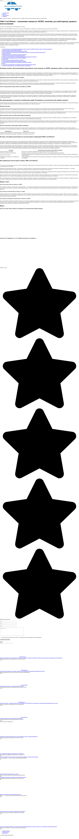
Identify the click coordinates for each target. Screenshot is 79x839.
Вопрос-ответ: (5, 59)
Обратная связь (5, 831)
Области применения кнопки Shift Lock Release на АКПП (14, 51)
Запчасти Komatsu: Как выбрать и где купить (9, 774)
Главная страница (6, 830)
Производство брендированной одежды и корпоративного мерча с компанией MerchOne (18, 736)
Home (1, 18)
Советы (4, 14)
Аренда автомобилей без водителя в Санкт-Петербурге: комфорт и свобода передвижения (19, 756)
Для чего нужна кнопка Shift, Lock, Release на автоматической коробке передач (19, 64)
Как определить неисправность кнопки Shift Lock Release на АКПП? (17, 62)
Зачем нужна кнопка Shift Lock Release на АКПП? (13, 60)
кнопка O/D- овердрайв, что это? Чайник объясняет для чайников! (16, 65)
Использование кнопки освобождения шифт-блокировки (14, 54)
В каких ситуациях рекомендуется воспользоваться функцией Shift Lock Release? (19, 56)
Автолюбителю (5, 13)
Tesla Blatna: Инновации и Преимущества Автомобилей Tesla (13, 777)
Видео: (3, 63)
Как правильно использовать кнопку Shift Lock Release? (14, 57)
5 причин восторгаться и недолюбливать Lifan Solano (11, 718)
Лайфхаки (4, 16)
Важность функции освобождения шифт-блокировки (13, 55)
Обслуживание (5, 15)
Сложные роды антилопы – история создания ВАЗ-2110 (12, 686)
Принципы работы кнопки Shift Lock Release (11, 50)
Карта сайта (4, 833)
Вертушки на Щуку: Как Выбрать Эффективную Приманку (12, 811)
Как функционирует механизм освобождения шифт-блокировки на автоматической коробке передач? (23, 52)
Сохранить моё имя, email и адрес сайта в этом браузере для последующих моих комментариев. (21, 637)
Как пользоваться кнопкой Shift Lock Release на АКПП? (14, 61)
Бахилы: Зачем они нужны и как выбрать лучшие (10, 794)
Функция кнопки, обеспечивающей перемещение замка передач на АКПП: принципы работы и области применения (27, 49)
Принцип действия (6, 53)
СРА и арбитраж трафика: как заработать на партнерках (12, 753)
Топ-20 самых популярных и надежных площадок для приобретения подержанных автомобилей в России (22, 671)
